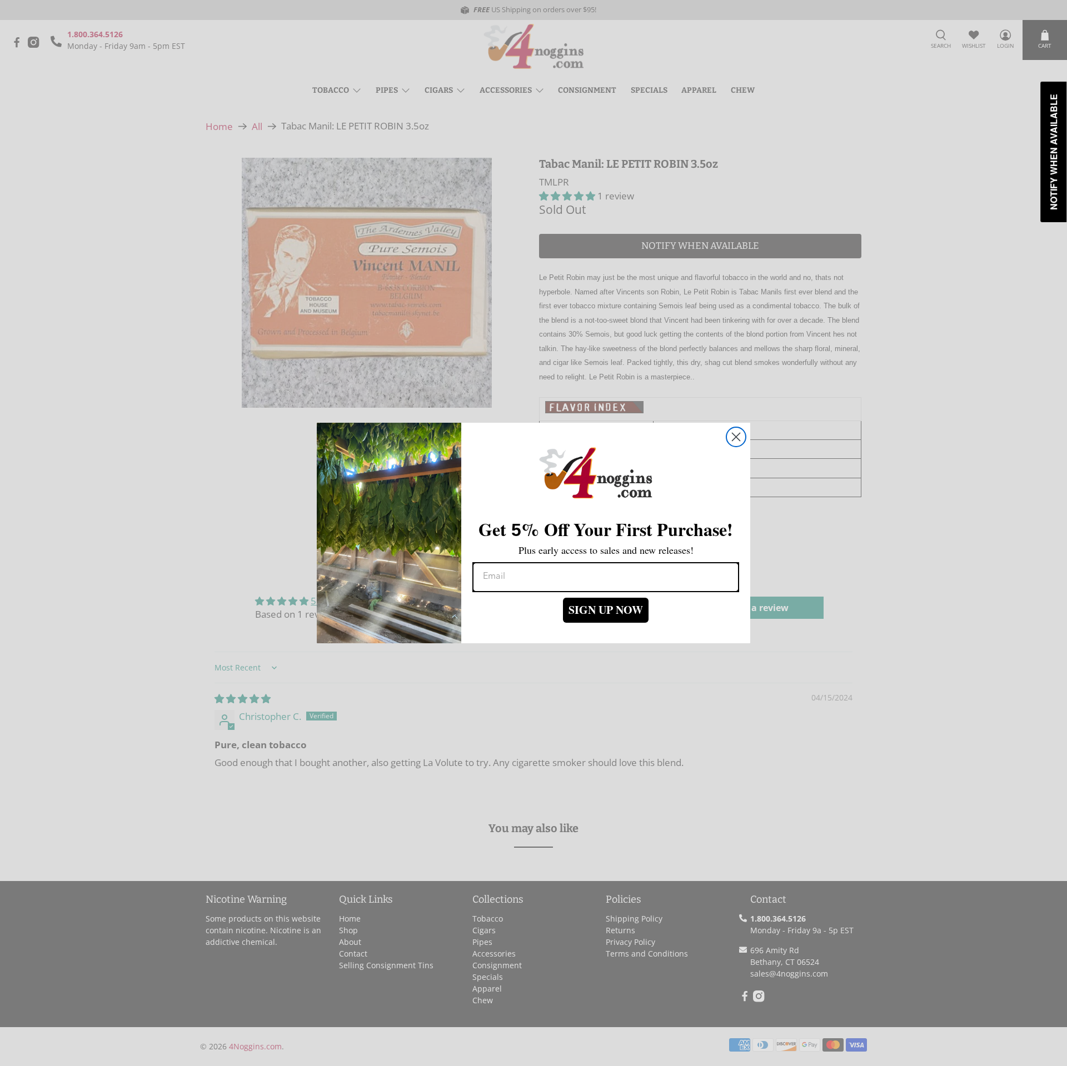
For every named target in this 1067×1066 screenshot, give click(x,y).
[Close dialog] (736, 437)
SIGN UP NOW (606, 610)
